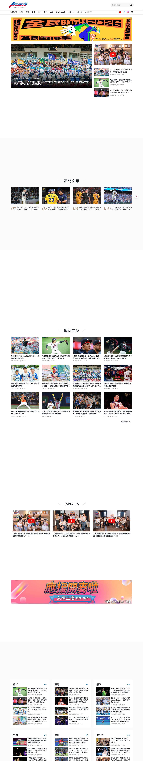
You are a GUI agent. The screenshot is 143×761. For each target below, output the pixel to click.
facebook (124, 12)
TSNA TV (88, 12)
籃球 (33, 12)
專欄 (51, 12)
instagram (128, 12)
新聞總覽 (14, 12)
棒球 (21, 12)
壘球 (27, 12)
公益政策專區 (60, 12)
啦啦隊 (79, 12)
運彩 (45, 12)
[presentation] (15, 66)
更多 (45, 685)
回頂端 (138, 682)
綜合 (39, 12)
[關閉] (131, 18)
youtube (120, 12)
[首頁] (18, 5)
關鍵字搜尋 (122, 5)
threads (132, 12)
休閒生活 (71, 12)
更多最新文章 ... (126, 422)
